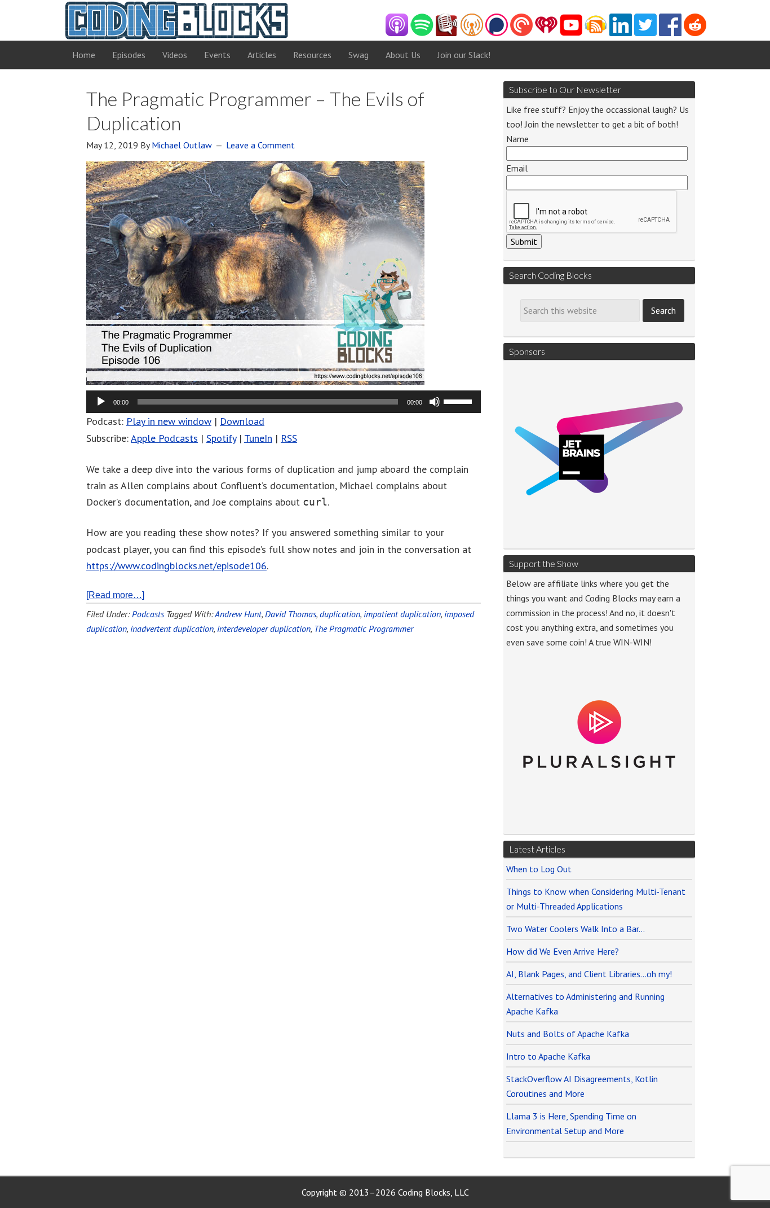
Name (517, 138)
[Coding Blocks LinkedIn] (620, 33)
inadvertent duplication (172, 628)
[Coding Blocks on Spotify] (421, 33)
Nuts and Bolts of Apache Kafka (567, 1033)
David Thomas (290, 614)
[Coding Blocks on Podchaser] (496, 33)
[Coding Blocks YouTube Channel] (571, 33)
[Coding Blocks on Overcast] (472, 33)
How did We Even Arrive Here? (562, 951)
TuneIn (258, 438)
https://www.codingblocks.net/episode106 (176, 565)
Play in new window (168, 421)
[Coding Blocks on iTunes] (397, 33)
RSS (289, 438)
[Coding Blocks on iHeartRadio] (546, 33)
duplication (340, 614)
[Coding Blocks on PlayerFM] (447, 33)
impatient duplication (402, 614)
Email (517, 168)
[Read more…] (115, 595)
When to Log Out (539, 869)
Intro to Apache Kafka (548, 1056)
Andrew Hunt (238, 614)
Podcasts (148, 614)
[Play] (101, 401)
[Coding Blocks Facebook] (670, 33)
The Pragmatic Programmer (363, 628)
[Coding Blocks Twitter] (645, 33)
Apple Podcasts (164, 438)
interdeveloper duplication (264, 628)
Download (242, 421)
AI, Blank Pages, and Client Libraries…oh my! (589, 973)
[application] (283, 401)
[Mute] (434, 401)
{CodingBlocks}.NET (176, 20)
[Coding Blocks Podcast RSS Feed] (596, 33)
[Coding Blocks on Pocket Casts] (521, 33)
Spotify (221, 438)
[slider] (459, 400)
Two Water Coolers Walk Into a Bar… (575, 928)
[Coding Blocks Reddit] (695, 33)
